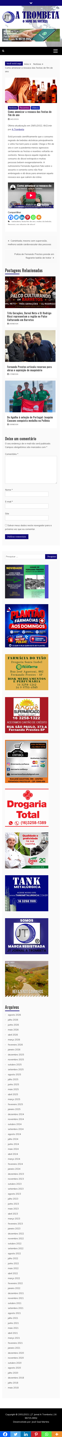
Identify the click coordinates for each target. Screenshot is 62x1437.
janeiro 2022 (14, 1288)
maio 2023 (13, 1208)
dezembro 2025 (16, 1054)
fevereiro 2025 (15, 1104)
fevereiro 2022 (15, 1283)
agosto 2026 (14, 1014)
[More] (38, 217)
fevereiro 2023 (15, 1223)
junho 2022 (13, 1263)
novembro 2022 (16, 1238)
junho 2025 (13, 1084)
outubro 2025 (14, 1064)
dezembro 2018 (16, 1377)
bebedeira (16, 221)
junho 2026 (13, 1024)
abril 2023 (13, 1213)
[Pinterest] (27, 217)
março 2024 (14, 1159)
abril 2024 (13, 1154)
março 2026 (14, 1039)
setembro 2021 (16, 1308)
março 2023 (14, 1218)
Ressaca (11, 224)
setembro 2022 (16, 1248)
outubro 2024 (14, 1124)
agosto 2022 (14, 1253)
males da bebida (43, 221)
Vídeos (35, 107)
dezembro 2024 (16, 1114)
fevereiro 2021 (15, 1343)
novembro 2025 (16, 1059)
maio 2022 (13, 1268)
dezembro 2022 (16, 1233)
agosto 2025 (14, 1074)
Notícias (13, 107)
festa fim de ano (29, 221)
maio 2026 (13, 1029)
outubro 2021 (14, 1303)
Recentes (24, 107)
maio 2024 (13, 1149)
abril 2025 (13, 1094)
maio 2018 (13, 1387)
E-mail (9, 501)
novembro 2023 (16, 1178)
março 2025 (14, 1099)
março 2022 (14, 1278)
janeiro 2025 (14, 1109)
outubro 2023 (14, 1183)
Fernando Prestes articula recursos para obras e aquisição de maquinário (29, 368)
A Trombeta (18, 129)
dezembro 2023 (16, 1174)
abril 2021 (13, 1333)
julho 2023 (13, 1198)
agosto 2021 (14, 1313)
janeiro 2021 (14, 1347)
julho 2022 (13, 1258)
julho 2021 (13, 1318)
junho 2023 (13, 1203)
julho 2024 (13, 1139)
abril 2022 (13, 1273)
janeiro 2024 (14, 1168)
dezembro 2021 (16, 1293)
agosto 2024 (14, 1134)
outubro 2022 (14, 1243)
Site (7, 513)
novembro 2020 (16, 1357)
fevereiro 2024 (15, 1164)
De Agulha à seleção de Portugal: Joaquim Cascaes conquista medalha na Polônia (30, 418)
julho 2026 (13, 1019)
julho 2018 (13, 1382)
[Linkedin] (22, 217)
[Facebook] (10, 217)
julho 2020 (13, 1372)
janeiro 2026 (14, 1049)
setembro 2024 (16, 1129)
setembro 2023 (16, 1188)
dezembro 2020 (16, 1353)
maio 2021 (13, 1328)
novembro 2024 (16, 1119)
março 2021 (14, 1338)
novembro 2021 (16, 1298)
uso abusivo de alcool (25, 224)
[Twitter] (16, 217)
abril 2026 (13, 1034)
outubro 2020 (14, 1362)
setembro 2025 (16, 1069)
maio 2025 (13, 1089)
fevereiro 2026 (15, 1044)
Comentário (11, 454)
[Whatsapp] (33, 217)
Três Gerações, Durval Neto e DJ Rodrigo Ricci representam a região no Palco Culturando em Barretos (29, 316)
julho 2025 (13, 1079)
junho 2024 (13, 1144)
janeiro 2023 (14, 1228)
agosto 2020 (14, 1367)
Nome (9, 489)
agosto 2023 (14, 1193)
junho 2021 (13, 1323)
